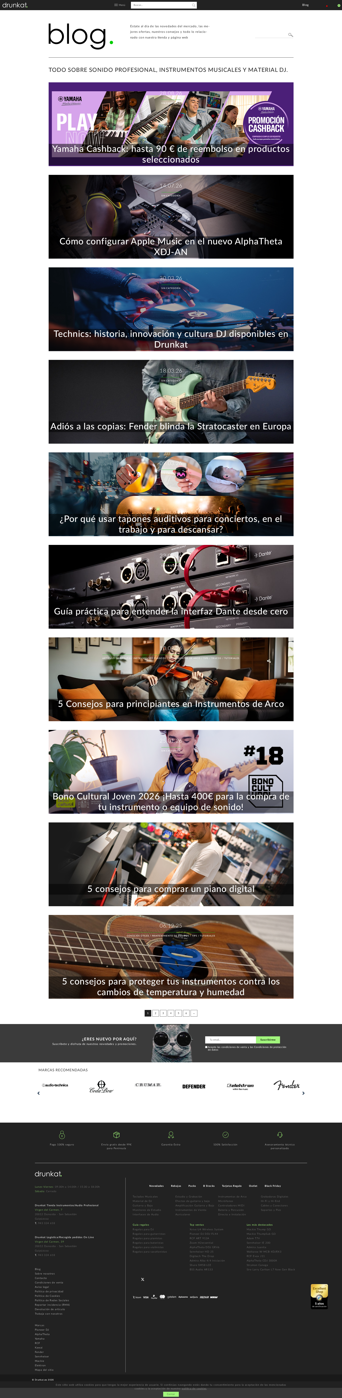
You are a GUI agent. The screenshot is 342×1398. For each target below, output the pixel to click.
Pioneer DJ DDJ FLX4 (204, 1234)
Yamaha (40, 1339)
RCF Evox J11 (256, 1256)
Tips (206, 658)
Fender (39, 1352)
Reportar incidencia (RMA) (52, 1305)
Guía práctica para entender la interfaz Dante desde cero (171, 611)
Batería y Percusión (231, 1210)
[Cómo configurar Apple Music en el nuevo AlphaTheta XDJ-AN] (171, 258)
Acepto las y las (247, 1048)
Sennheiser (42, 1356)
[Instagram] (160, 1279)
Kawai (39, 1347)
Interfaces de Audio (146, 1214)
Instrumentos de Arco (232, 1197)
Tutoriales (232, 658)
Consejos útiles (160, 843)
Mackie (39, 1361)
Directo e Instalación (232, 1214)
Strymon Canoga (257, 1265)
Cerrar (171, 1394)
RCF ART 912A (199, 1238)
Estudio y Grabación (188, 1197)
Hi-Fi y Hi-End (270, 1201)
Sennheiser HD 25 (202, 1252)
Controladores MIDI (231, 1205)
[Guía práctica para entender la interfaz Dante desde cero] (171, 628)
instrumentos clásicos (149, 658)
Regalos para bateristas (148, 1243)
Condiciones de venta (49, 1282)
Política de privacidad (49, 1291)
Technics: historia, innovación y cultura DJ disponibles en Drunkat (171, 339)
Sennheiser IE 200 (259, 1243)
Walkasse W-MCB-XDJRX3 (264, 1252)
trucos (216, 658)
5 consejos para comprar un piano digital (171, 889)
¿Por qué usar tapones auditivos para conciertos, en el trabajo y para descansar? (171, 524)
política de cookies (194, 1388)
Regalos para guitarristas (149, 1234)
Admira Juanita (256, 1247)
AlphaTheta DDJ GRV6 (205, 1247)
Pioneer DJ (42, 1330)
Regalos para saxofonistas (150, 1252)
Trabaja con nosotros (49, 1314)
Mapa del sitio (44, 1370)
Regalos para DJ (143, 1229)
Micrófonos (225, 1201)
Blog (38, 1269)
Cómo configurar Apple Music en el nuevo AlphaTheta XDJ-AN (171, 247)
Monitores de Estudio (147, 1210)
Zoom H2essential (201, 1243)
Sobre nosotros (45, 1274)
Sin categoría (171, 103)
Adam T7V (253, 1238)
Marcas (39, 1325)
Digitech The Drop (202, 1256)
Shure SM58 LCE (200, 1265)
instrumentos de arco (185, 658)
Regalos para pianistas (147, 1238)
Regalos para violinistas (148, 1247)
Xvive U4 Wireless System (207, 1229)
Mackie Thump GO (259, 1229)
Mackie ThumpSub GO (261, 1234)
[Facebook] (136, 1279)
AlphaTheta (42, 1334)
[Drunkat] (14, 4)
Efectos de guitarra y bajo (192, 1201)
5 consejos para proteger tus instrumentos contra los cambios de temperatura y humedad (171, 987)
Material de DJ (142, 1201)
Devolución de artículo (50, 1309)
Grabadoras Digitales (275, 1197)
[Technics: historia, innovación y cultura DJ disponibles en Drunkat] (171, 350)
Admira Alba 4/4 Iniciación (207, 1261)
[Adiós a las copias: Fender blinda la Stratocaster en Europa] (171, 443)
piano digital (184, 843)
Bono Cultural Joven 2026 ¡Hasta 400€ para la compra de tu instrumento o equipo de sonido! (171, 802)
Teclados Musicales (145, 1197)
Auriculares (182, 1214)
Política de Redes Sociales (52, 1300)
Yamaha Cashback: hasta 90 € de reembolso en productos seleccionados (171, 154)
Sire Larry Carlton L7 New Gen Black (271, 1269)
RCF (37, 1343)
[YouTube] (152, 1279)
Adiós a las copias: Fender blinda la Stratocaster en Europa (171, 426)
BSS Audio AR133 (201, 1269)
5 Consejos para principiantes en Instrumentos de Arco (171, 704)
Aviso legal (42, 1287)
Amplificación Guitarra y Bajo (194, 1205)
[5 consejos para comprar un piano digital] (171, 905)
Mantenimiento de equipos (170, 936)
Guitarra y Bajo (143, 1205)
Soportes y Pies (271, 1210)
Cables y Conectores (274, 1205)
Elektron (40, 1365)
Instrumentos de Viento (191, 1210)
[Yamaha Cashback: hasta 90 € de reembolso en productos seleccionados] (171, 165)
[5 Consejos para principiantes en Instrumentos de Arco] (171, 720)
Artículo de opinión (116, 658)
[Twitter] (144, 1280)
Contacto (41, 1278)
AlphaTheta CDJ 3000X (262, 1261)
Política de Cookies (47, 1296)
